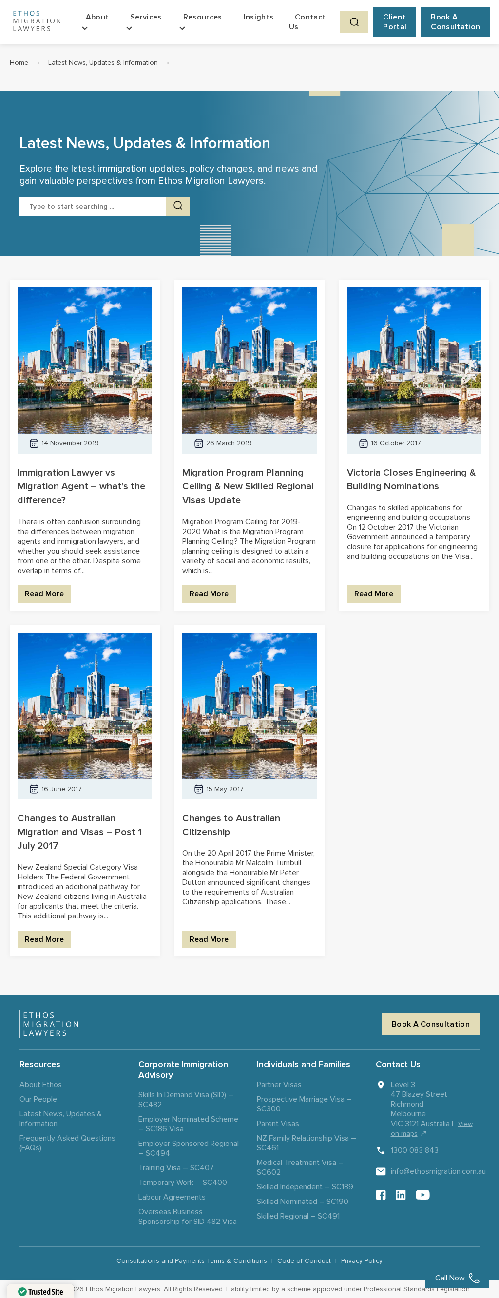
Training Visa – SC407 (176, 1168)
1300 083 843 (415, 1150)
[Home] (35, 22)
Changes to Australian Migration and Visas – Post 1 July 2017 (80, 832)
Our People (38, 1099)
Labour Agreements (172, 1197)
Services (146, 17)
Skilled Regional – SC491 (298, 1216)
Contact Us (307, 22)
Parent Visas (278, 1123)
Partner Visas (279, 1084)
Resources (202, 17)
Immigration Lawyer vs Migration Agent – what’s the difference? (81, 487)
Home (19, 62)
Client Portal (394, 22)
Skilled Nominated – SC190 (302, 1201)
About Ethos (40, 1084)
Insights (259, 17)
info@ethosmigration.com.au (438, 1171)
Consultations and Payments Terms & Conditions (191, 1261)
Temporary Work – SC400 (182, 1182)
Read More (44, 594)
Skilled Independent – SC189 (305, 1187)
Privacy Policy (362, 1261)
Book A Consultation (455, 22)
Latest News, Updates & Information (103, 62)
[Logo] (48, 1024)
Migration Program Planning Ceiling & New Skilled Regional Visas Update (248, 487)
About (97, 17)
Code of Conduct (304, 1261)
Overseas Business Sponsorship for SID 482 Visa (187, 1216)
